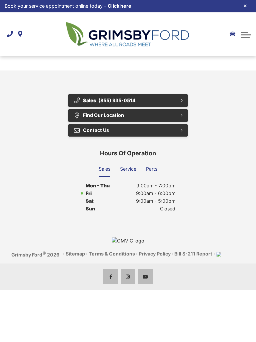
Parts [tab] (151, 169)
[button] (246, 34)
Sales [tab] (104, 169)
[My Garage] (233, 34)
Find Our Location (103, 115)
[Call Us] (10, 34)
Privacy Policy (155, 253)
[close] (245, 5)
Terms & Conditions (112, 253)
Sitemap (75, 253)
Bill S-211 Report (193, 253)
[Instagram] (128, 276)
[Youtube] (145, 276)
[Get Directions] (20, 34)
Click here (119, 6)
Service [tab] (128, 169)
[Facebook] (110, 276)
